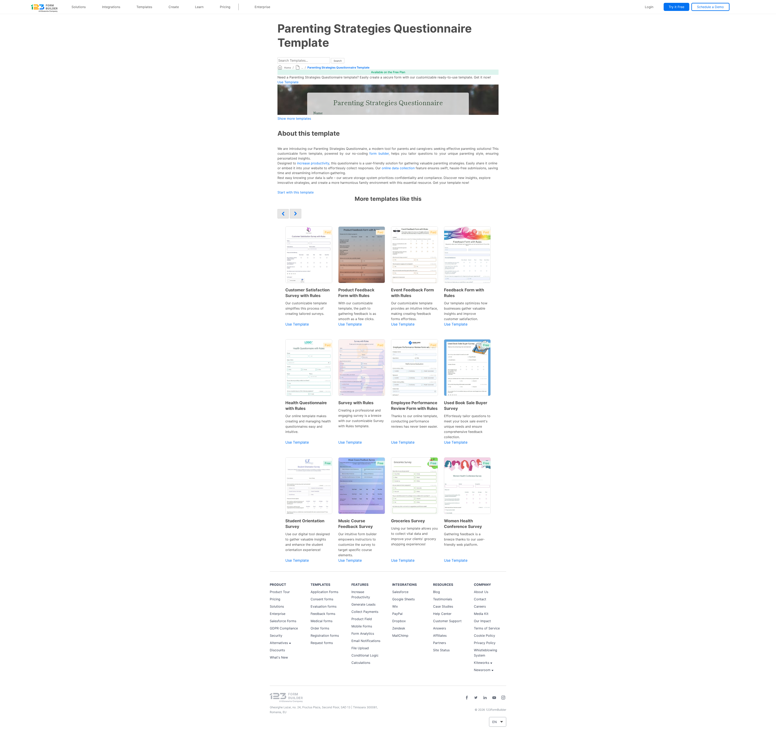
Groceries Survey (408, 520)
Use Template (287, 82)
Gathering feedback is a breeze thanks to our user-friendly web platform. (464, 539)
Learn (199, 7)
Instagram (503, 698)
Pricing (225, 7)
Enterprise (262, 7)
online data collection (398, 168)
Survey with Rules (355, 402)
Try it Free (676, 7)
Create (174, 7)
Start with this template (295, 192)
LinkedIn (485, 698)
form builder (379, 153)
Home (287, 67)
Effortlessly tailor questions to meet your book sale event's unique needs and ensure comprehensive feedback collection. (467, 426)
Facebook (467, 698)
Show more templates (294, 118)
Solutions (79, 7)
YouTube (494, 698)
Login (649, 7)
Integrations (111, 7)
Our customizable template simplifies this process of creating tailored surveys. (306, 308)
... (302, 67)
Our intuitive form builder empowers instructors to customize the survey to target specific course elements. (357, 544)
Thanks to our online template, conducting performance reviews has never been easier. (414, 421)
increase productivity (313, 163)
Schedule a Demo (710, 7)
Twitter (476, 698)
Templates (144, 7)
